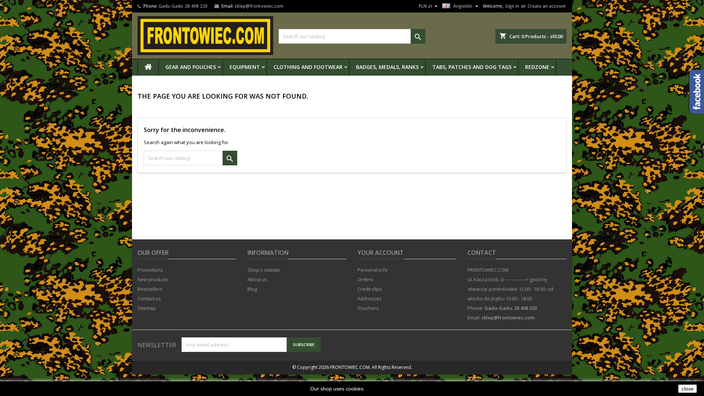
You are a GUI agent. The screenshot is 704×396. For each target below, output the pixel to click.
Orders (365, 279)
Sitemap (147, 308)
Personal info (373, 270)
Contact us (149, 298)
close (688, 389)
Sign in (512, 6)
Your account (381, 253)
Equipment (245, 66)
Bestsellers (150, 289)
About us (257, 279)
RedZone (537, 66)
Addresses (370, 298)
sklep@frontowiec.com (259, 6)
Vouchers (368, 308)
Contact (481, 253)
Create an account (547, 6)
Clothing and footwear (308, 66)
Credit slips (370, 289)
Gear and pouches (190, 66)
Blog (252, 289)
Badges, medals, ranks (387, 66)
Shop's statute (263, 270)
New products (153, 279)
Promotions (150, 270)
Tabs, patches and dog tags (471, 66)
